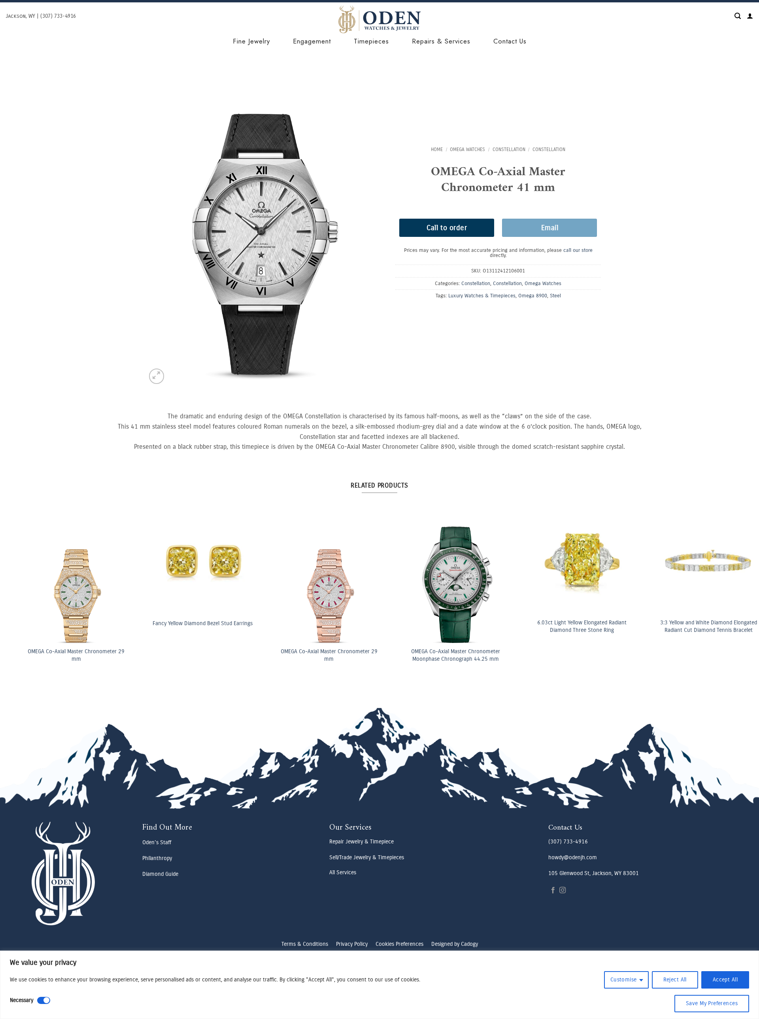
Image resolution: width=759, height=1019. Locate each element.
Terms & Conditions (304, 944)
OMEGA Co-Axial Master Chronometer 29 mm (62, 655)
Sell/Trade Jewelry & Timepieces (366, 857)
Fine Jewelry (251, 41)
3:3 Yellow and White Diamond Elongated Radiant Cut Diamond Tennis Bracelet (695, 626)
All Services (342, 872)
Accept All (725, 979)
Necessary (21, 1000)
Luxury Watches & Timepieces (481, 296)
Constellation (509, 149)
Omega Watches (467, 149)
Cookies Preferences (399, 944)
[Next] (733, 560)
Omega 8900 (532, 296)
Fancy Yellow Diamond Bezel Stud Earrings (189, 623)
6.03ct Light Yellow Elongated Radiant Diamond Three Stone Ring (568, 626)
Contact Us (510, 41)
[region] (379, 985)
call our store (578, 250)
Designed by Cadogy (454, 944)
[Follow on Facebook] (553, 890)
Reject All (675, 979)
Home (437, 149)
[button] (737, 16)
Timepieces (371, 41)
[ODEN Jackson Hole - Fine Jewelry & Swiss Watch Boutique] (379, 19)
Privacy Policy (352, 944)
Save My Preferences (712, 1003)
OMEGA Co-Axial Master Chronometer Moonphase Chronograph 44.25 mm (442, 655)
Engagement (312, 41)
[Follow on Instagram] (562, 890)
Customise (623, 979)
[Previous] (24, 560)
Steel (555, 296)
